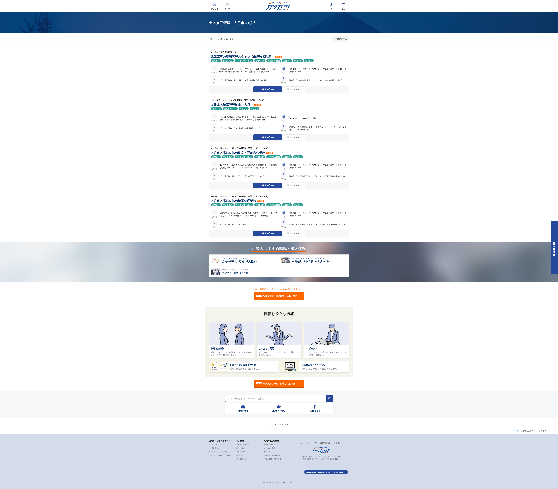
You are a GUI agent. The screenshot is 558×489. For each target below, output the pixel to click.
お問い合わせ (307, 443)
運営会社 (337, 443)
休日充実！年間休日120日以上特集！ (312, 261)
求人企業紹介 (241, 459)
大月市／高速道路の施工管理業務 (233, 200)
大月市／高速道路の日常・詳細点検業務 (238, 152)
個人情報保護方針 (323, 443)
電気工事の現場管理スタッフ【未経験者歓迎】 (242, 56)
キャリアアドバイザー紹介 (218, 451)
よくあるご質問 (266, 348)
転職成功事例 (217, 348)
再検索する (341, 38)
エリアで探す (241, 451)
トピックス (311, 348)
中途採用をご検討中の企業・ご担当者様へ (325, 472)
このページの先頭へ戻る (279, 424)
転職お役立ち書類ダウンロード (245, 365)
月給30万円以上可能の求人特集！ (240, 261)
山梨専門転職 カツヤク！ (219, 440)
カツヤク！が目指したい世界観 (220, 455)
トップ (516, 430)
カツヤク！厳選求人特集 (235, 272)
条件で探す (240, 455)
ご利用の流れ (214, 448)
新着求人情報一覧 (242, 444)
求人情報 (214, 9)
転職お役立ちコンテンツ (314, 365)
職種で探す (240, 448)
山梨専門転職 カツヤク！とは (219, 444)
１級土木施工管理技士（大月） (232, 104)
